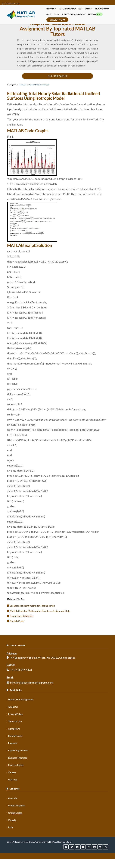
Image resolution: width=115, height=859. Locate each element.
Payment (12, 743)
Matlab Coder (17, 621)
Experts (88, 9)
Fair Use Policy (16, 765)
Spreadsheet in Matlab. (21, 616)
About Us (13, 706)
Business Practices (17, 757)
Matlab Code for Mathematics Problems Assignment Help (39, 610)
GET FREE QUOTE (57, 76)
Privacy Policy (15, 714)
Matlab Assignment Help (70, 9)
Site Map (12, 779)
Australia (12, 798)
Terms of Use (15, 721)
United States (15, 812)
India (10, 827)
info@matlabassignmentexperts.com (31, 682)
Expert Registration (18, 750)
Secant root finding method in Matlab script (32, 605)
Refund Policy (15, 735)
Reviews (94, 14)
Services (50, 9)
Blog (56, 14)
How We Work (102, 9)
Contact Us (14, 728)
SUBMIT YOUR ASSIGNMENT (73, 14)
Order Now (57, 19)
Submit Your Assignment (20, 699)
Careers (12, 772)
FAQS (48, 14)
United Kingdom (16, 805)
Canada (12, 820)
